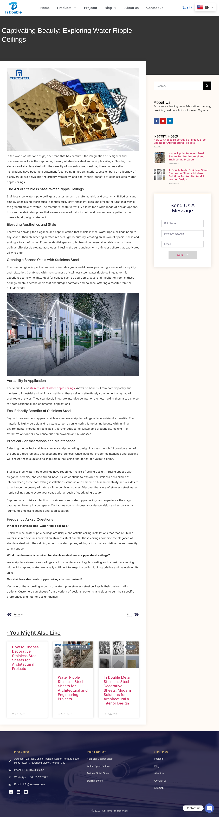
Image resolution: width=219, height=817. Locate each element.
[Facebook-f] (156, 121)
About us (131, 8)
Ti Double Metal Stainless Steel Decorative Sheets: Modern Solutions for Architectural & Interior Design (117, 690)
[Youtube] (163, 121)
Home (45, 8)
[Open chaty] (209, 808)
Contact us (154, 8)
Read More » (159, 147)
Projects (90, 8)
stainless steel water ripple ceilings (52, 388)
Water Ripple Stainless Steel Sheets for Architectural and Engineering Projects (73, 688)
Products (64, 8)
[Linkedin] (170, 121)
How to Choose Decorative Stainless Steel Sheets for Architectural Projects (25, 658)
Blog (108, 8)
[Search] (207, 86)
